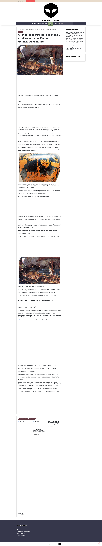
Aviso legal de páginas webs (22, 527)
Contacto (19, 529)
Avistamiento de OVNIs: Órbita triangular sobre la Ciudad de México (24, 512)
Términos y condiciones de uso (23, 537)
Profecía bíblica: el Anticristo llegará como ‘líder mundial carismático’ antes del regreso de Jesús (54, 423)
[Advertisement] (39, 86)
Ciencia (55, 23)
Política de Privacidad (21, 533)
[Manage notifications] (99, 543)
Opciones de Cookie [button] (53, 544)
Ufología (34, 23)
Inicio (30, 23)
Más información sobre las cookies (23, 531)
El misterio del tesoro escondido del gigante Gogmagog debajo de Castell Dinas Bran (39, 431)
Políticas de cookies (21, 535)
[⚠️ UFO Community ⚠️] (51, 12)
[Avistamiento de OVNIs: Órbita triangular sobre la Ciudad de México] (24, 465)
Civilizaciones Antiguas (42, 23)
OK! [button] (60, 544)
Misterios (51, 23)
